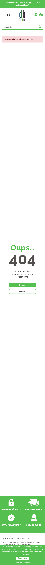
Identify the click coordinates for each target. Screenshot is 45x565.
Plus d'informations (22, 562)
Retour (22, 285)
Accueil (22, 291)
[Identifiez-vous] (36, 14)
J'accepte (22, 558)
